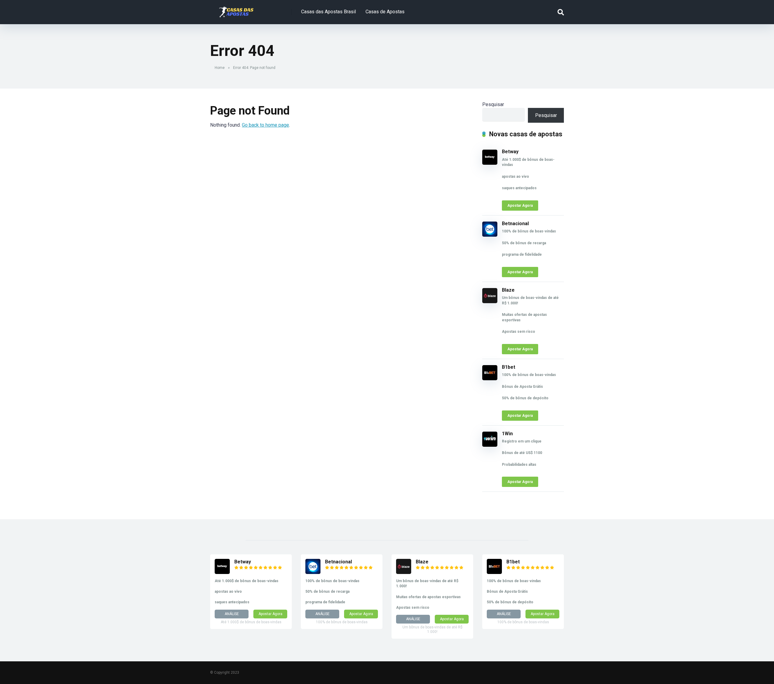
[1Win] (489, 445)
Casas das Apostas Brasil (328, 12)
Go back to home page (265, 125)
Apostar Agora (520, 205)
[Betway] (489, 163)
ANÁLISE (232, 614)
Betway (510, 151)
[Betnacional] (489, 235)
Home (220, 68)
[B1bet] (489, 378)
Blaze (508, 290)
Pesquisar (493, 104)
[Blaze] (489, 301)
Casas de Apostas (385, 12)
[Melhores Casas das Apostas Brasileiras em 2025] (236, 10)
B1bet (508, 367)
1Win (507, 433)
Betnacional (515, 223)
